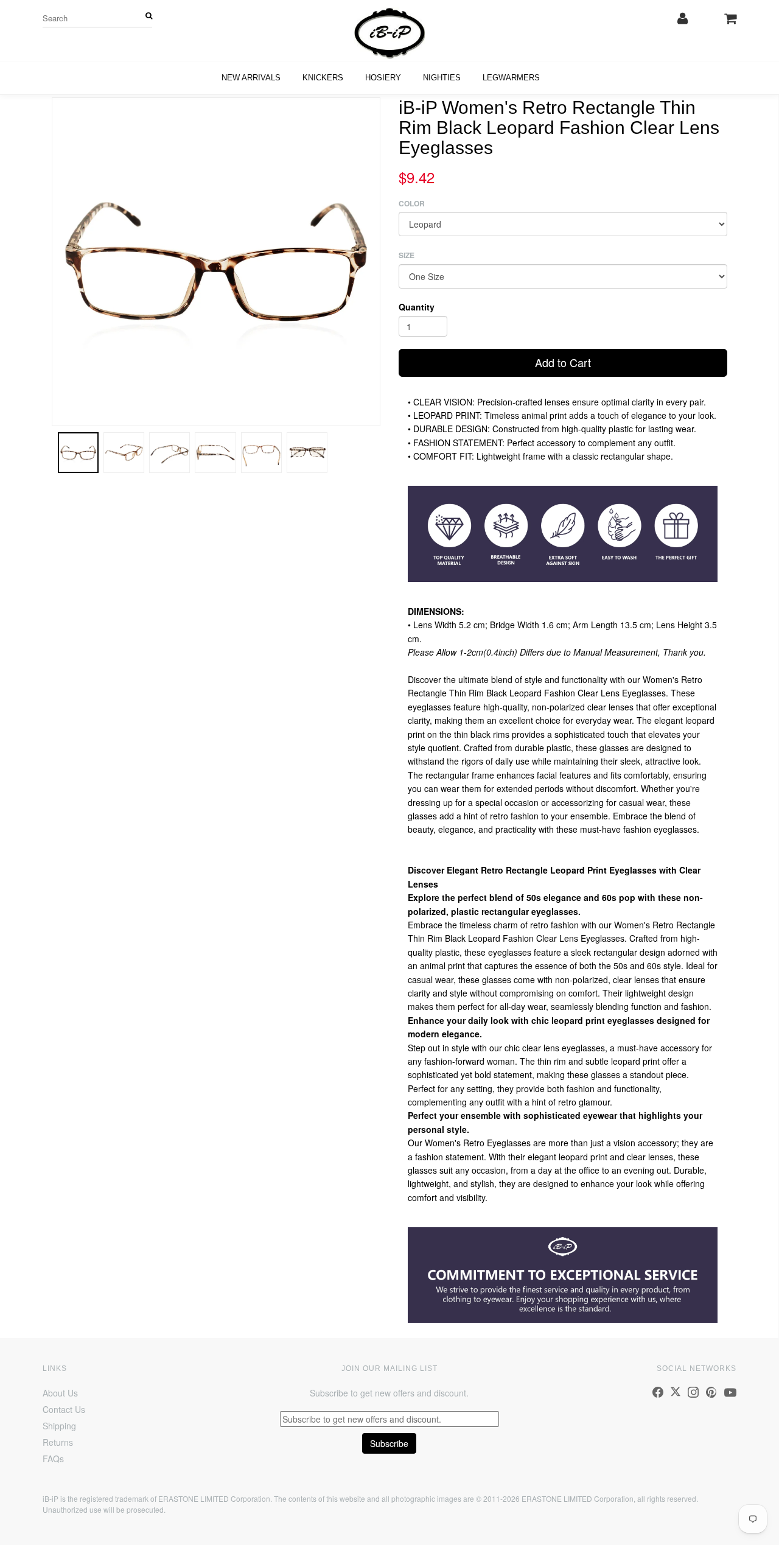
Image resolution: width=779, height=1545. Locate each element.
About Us (60, 1393)
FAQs (53, 1458)
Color (412, 203)
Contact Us (64, 1409)
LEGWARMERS (511, 77)
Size (406, 255)
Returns (58, 1442)
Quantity (417, 307)
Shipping (59, 1426)
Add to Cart (563, 362)
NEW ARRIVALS (251, 77)
